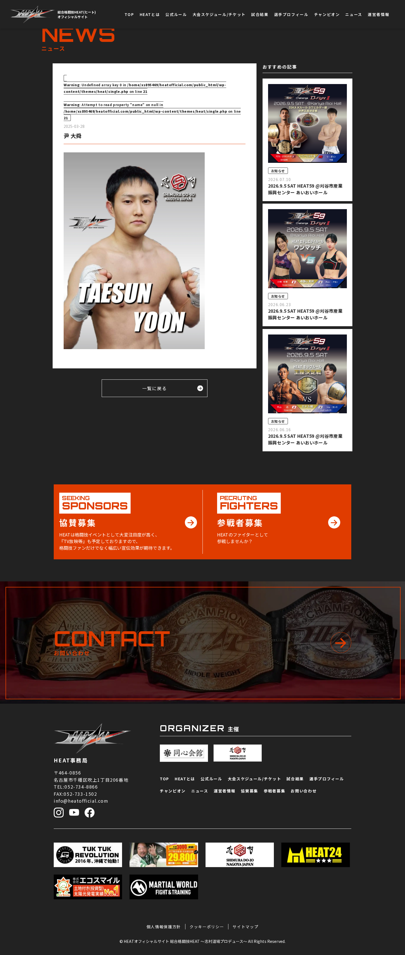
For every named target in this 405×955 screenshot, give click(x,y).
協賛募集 (390, 793)
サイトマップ (245, 926)
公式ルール (176, 14)
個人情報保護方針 (164, 926)
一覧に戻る (154, 388)
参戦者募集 (390, 834)
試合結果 (260, 14)
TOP (129, 14)
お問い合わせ (390, 880)
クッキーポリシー (207, 926)
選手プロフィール (291, 14)
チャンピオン (327, 14)
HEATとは (150, 14)
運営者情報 (378, 14)
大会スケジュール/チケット (219, 14)
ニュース (353, 14)
